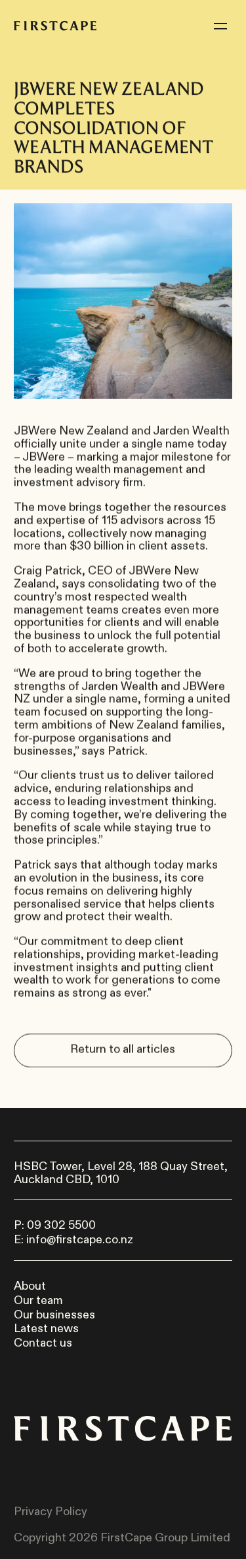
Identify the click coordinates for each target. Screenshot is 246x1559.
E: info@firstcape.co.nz (73, 1240)
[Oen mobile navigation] (220, 25)
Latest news (46, 1329)
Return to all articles (123, 1050)
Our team (38, 1301)
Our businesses (54, 1315)
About (30, 1286)
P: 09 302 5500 (55, 1226)
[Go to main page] (55, 26)
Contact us (43, 1343)
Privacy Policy (50, 1512)
